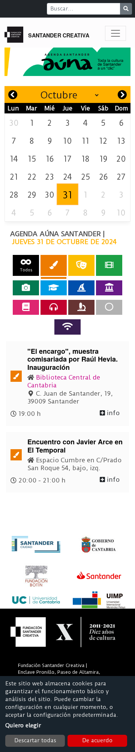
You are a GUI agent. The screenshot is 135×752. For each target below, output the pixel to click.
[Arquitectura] (109, 287)
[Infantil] (81, 287)
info (112, 413)
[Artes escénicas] (81, 265)
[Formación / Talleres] (53, 287)
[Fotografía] (26, 287)
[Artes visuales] (53, 265)
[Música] (53, 307)
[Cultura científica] (81, 307)
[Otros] (109, 307)
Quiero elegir (23, 725)
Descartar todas (35, 740)
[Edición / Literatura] (26, 307)
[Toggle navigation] (115, 33)
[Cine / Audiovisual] (109, 265)
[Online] (67, 326)
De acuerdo (97, 740)
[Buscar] (126, 9)
